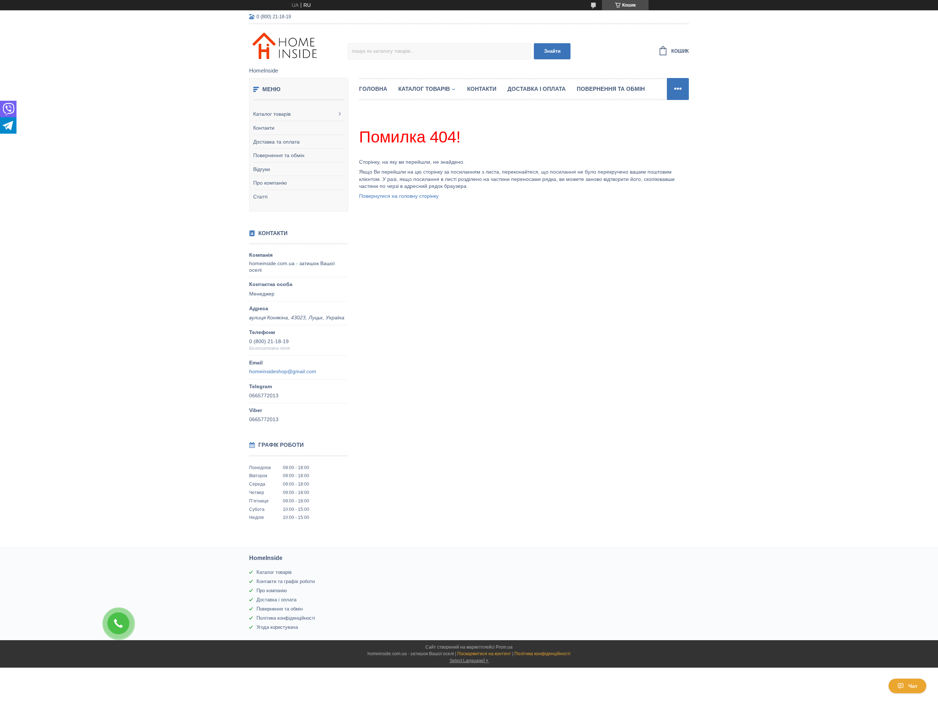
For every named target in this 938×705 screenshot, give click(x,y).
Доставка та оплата (276, 142)
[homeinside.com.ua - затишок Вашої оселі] (298, 46)
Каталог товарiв (424, 89)
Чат (912, 686)
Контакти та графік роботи (285, 581)
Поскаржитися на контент (484, 653)
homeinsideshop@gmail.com (282, 371)
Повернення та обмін (278, 155)
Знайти (552, 51)
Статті (260, 197)
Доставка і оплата (536, 89)
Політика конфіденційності (285, 618)
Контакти (263, 128)
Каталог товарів (272, 114)
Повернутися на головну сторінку (399, 196)
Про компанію (270, 183)
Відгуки (261, 169)
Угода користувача (277, 627)
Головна (373, 89)
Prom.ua (504, 647)
